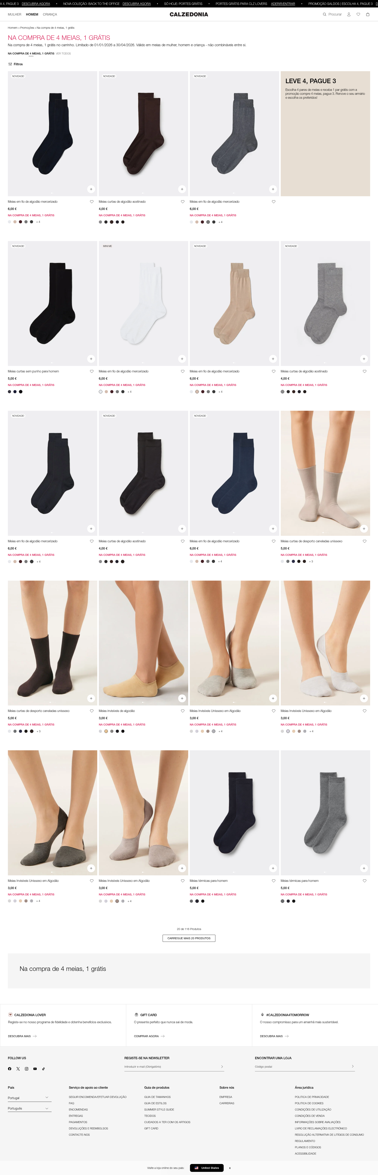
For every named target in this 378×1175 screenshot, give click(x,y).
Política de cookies (205, 592)
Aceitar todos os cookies (190, 612)
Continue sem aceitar (224, 561)
